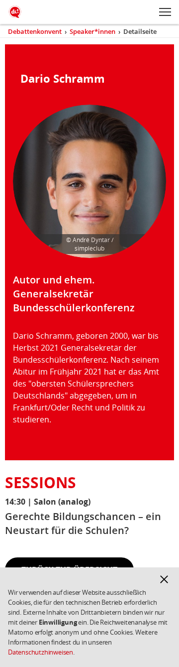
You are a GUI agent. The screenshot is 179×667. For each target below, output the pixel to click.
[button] (164, 579)
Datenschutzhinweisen (40, 652)
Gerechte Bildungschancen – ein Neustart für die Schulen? (83, 523)
